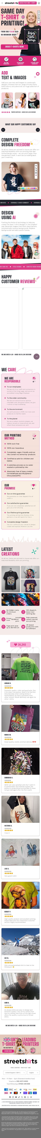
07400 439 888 (24, 1084)
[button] (2, 3)
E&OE (29, 1067)
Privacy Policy (24, 1067)
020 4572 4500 (22, 1081)
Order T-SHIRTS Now (14, 46)
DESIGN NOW (8, 1051)
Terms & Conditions (15, 1067)
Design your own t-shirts (28, 3)
